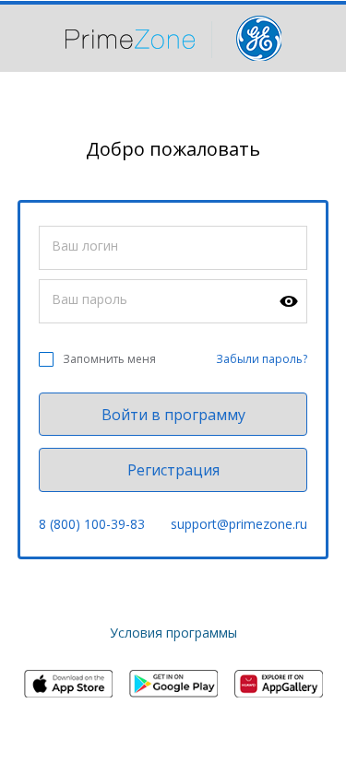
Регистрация (173, 470)
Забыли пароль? (261, 359)
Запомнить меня (109, 359)
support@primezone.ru (239, 524)
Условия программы (173, 632)
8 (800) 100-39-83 (92, 524)
